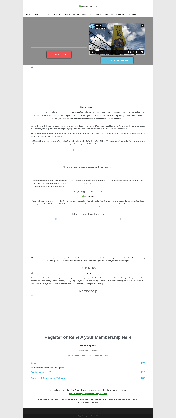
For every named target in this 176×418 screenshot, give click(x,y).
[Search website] (148, 15)
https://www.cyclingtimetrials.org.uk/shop (88, 394)
